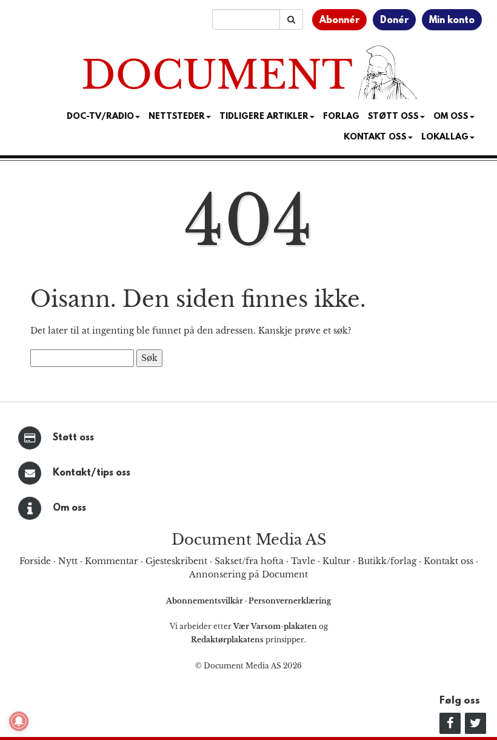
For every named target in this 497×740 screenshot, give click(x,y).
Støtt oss (73, 437)
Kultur (336, 561)
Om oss (69, 508)
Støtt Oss (393, 117)
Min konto (452, 20)
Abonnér (339, 20)
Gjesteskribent (176, 561)
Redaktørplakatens (227, 639)
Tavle (303, 561)
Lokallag (445, 137)
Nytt (68, 561)
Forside (35, 561)
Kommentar (111, 561)
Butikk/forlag (387, 561)
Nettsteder (176, 117)
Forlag (341, 117)
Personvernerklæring (289, 600)
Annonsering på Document (248, 574)
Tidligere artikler (264, 117)
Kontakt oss (375, 137)
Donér (394, 20)
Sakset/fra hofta (249, 561)
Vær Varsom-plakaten (275, 626)
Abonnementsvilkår (205, 600)
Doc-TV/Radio (100, 117)
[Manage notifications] (18, 721)
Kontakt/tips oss (91, 473)
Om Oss (451, 117)
